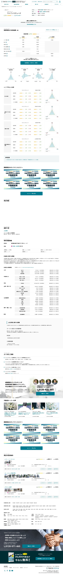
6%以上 (11, 515)
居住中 (39, 521)
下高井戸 (11, 373)
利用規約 (10, 567)
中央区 (17, 509)
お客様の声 (46, 4)
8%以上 (14, 515)
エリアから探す (34, 1)
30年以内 (26, 519)
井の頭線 (13, 482)
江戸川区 (24, 510)
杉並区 (15, 6)
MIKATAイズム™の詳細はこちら (51, 29)
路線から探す (40, 1)
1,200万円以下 (51, 516)
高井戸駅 (16, 482)
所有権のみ (9, 525)
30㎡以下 (15, 522)
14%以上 (23, 515)
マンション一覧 (12, 6)
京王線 (40, 11)
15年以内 (17, 519)
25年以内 (23, 519)
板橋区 (14, 510)
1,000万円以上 (37, 515)
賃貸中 (36, 521)
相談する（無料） (45, 393)
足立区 (19, 510)
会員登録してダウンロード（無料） (45, 558)
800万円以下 (41, 516)
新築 (8, 519)
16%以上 (26, 515)
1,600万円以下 (55, 516)
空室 (41, 521)
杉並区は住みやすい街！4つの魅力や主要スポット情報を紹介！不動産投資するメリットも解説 (22, 159)
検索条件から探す (7, 512)
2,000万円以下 (37, 517)
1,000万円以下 (46, 516)
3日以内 (39, 514)
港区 (19, 509)
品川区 (34, 509)
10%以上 (17, 515)
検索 (57, 1)
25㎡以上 (15, 521)
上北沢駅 (44, 11)
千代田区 (14, 509)
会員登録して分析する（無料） (31, 62)
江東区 (32, 509)
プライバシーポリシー (16, 567)
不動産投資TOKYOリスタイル (5, 6)
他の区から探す (6, 509)
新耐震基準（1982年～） (14, 520)
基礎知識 (26, 4)
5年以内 (10, 519)
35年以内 (9, 520)
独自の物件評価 (16, 4)
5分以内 (39, 519)
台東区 (27, 509)
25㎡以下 (12, 522)
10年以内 (13, 519)
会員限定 (10, 514)
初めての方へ (6, 4)
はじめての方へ (6, 567)
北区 (53, 509)
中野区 (48, 509)
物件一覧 (36, 4)
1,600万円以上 (47, 515)
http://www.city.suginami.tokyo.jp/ (28, 267)
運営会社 (21, 567)
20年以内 (20, 519)
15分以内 (48, 519)
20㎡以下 (9, 522)
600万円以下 (37, 516)
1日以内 (36, 514)
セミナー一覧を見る (31, 193)
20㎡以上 (12, 521)
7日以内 (42, 514)
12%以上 (20, 515)
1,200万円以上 (42, 515)
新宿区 (21, 509)
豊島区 (51, 509)
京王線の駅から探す (7, 502)
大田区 (40, 509)
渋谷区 (45, 509)
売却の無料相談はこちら (31, 24)
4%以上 (9, 515)
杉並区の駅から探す (7, 505)
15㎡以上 (9, 521)
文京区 (24, 509)
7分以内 (42, 519)
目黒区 (37, 509)
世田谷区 (42, 509)
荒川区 (55, 509)
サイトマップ (26, 567)
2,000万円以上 (52, 515)
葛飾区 (21, 510)
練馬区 (16, 510)
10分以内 (45, 519)
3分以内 (36, 519)
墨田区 (29, 509)
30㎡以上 (18, 521)
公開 (8, 514)
